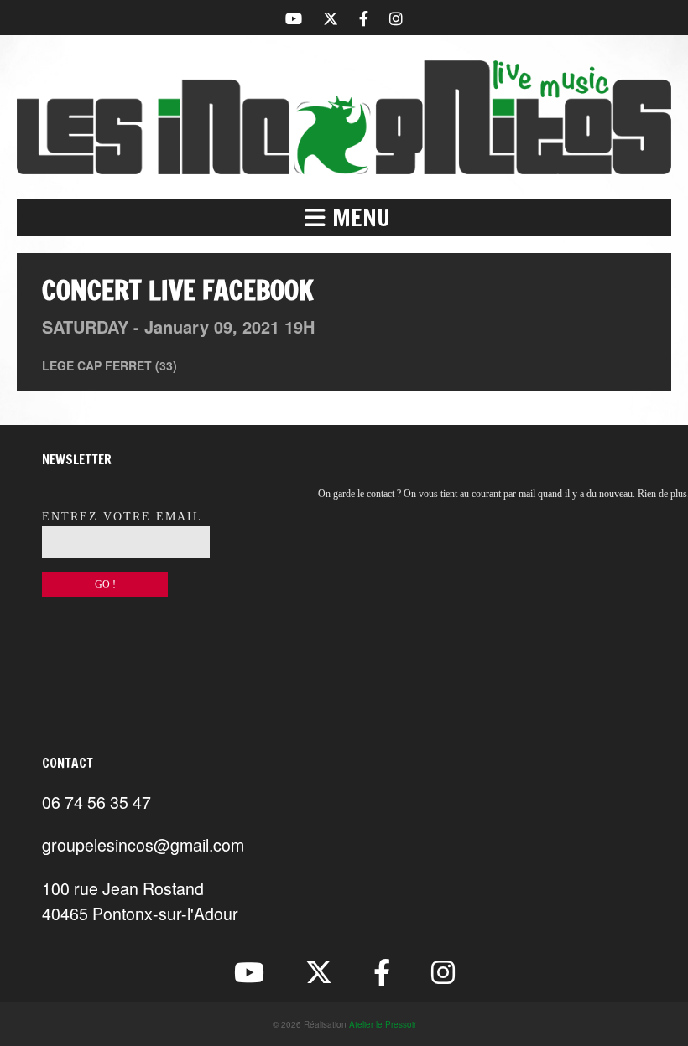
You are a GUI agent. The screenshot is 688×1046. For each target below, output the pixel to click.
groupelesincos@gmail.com (143, 844)
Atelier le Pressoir (382, 1024)
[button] (344, 217)
